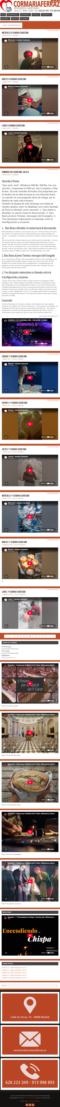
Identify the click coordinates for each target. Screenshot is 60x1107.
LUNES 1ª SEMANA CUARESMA (14, 591)
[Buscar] (56, 986)
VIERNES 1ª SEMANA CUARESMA (14, 402)
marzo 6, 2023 (7, 128)
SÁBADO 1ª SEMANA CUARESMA (14, 356)
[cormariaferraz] (52, 1)
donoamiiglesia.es (10, 657)
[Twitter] (55, 1)
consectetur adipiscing (30, 1097)
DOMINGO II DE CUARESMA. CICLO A (15, 171)
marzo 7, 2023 (7, 81)
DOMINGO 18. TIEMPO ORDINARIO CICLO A (14, 967)
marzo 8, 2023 (7, 35)
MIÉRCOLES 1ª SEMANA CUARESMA (15, 495)
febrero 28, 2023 (7, 544)
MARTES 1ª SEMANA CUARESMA (14, 542)
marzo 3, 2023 (7, 405)
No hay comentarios (53, 30)
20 (17, 636)
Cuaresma (15, 35)
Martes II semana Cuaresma (14, 79)
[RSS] (58, 1)
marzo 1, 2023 (7, 498)
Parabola (30, 1101)
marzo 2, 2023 (7, 452)
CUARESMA (20, 359)
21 (24, 636)
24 (42, 636)
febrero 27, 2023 (7, 594)
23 (36, 636)
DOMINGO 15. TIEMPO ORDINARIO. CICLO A (14, 975)
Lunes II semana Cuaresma (13, 125)
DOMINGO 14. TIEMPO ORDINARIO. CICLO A (14, 977)
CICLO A (14, 359)
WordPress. (37, 1101)
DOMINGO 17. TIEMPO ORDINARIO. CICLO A (14, 970)
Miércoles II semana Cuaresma (15, 32)
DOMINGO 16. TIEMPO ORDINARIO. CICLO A (14, 972)
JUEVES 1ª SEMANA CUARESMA (14, 449)
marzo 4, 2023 (7, 174)
